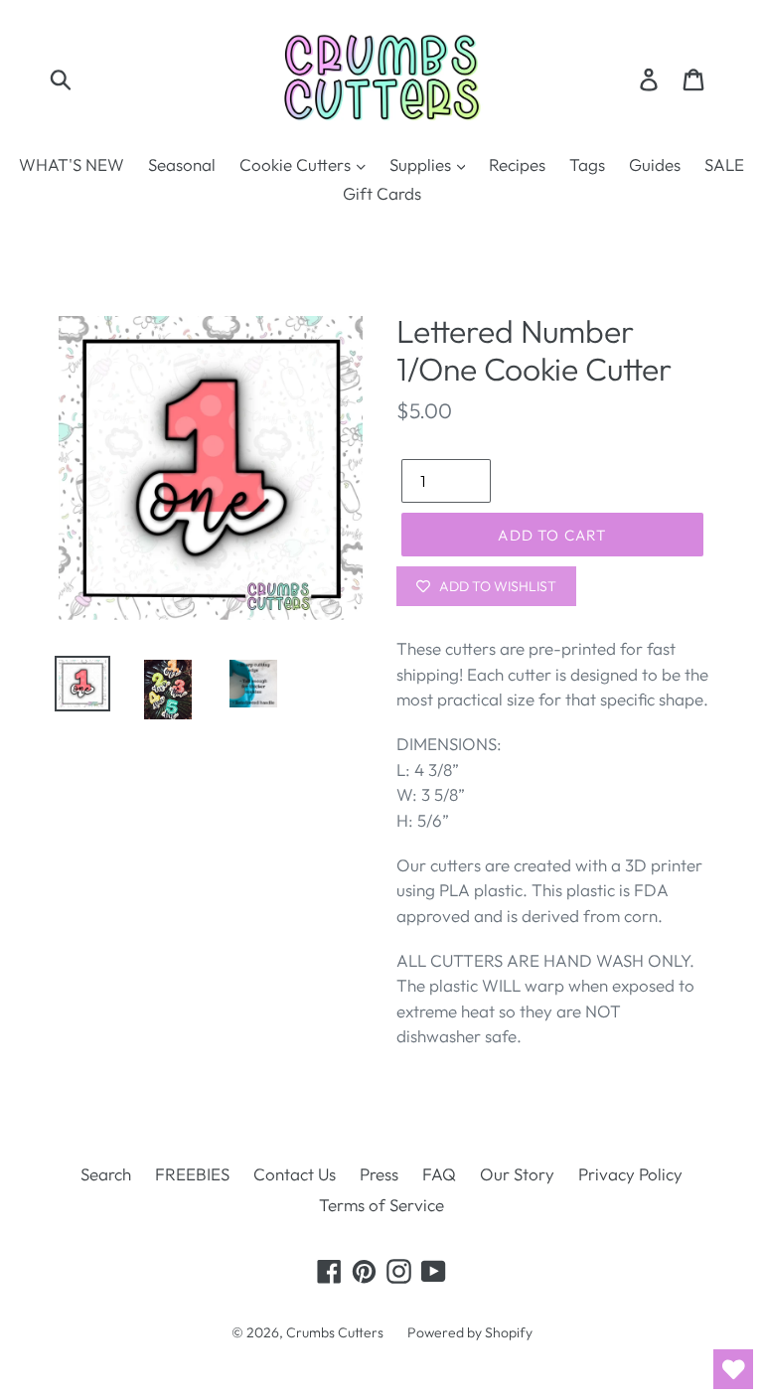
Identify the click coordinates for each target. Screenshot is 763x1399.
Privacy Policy (630, 1174)
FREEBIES (192, 1174)
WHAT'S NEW (71, 164)
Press (379, 1174)
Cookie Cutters (297, 164)
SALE (724, 164)
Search (105, 1174)
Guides (655, 164)
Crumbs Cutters (334, 1332)
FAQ (439, 1174)
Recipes (517, 164)
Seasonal (182, 164)
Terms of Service (381, 1204)
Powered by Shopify (470, 1332)
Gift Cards (382, 193)
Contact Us (294, 1174)
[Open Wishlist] (733, 1369)
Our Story (517, 1174)
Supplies (422, 164)
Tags (587, 164)
